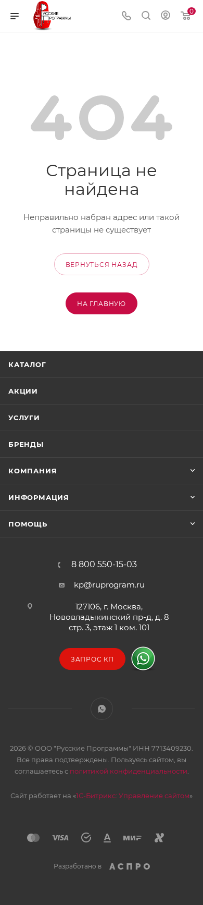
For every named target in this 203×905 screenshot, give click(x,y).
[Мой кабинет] (165, 16)
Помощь (27, 524)
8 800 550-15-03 (104, 564)
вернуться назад (102, 264)
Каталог (27, 364)
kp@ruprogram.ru (109, 585)
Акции (23, 391)
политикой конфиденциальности (128, 771)
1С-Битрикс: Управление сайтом (132, 795)
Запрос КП (92, 659)
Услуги (24, 417)
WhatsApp (102, 709)
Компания (32, 471)
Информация (38, 497)
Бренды (26, 444)
